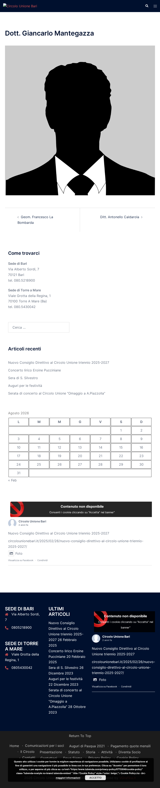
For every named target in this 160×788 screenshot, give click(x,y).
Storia (90, 752)
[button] (146, 6)
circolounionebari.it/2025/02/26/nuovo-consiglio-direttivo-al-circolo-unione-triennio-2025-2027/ (123, 667)
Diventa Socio (130, 752)
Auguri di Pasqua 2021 (87, 746)
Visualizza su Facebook (20, 560)
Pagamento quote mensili (131, 746)
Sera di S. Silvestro (23, 378)
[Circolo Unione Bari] (20, 6)
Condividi (42, 560)
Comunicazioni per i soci (44, 745)
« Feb (12, 480)
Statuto (74, 752)
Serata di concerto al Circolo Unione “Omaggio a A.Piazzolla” (56, 393)
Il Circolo (27, 752)
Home (14, 746)
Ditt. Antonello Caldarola (119, 217)
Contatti (28, 758)
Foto (18, 553)
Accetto (95, 777)
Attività (106, 752)
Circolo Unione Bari (32, 521)
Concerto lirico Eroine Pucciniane (34, 370)
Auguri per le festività (25, 385)
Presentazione (51, 752)
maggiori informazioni (68, 777)
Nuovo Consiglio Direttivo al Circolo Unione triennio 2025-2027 (58, 362)
